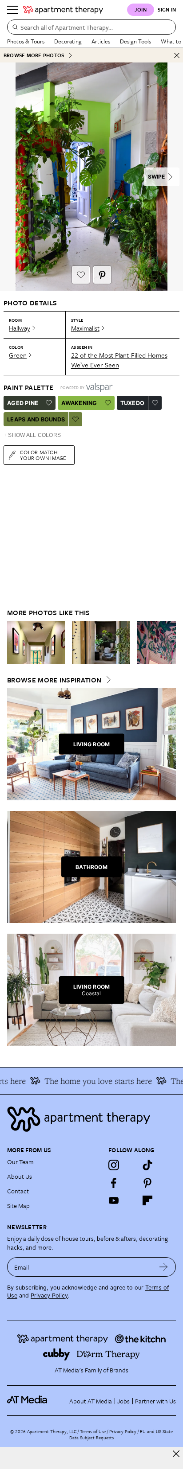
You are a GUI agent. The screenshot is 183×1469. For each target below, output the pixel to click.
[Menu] (12, 9)
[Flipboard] (147, 1200)
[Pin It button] (102, 275)
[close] (176, 1454)
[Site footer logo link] (91, 1119)
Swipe (156, 176)
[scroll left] (14, 643)
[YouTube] (113, 1200)
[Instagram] (113, 1165)
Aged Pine (22, 403)
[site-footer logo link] (27, 1400)
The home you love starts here (92, 1080)
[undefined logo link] (63, 10)
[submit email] (163, 1267)
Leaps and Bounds (36, 419)
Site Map (18, 1205)
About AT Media (90, 1401)
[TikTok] (147, 1165)
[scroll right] (169, 643)
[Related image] (36, 642)
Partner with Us (155, 1401)
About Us (19, 1176)
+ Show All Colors (32, 435)
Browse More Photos (34, 55)
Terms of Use (93, 1431)
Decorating (68, 41)
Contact (18, 1191)
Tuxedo (132, 403)
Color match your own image (43, 455)
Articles (101, 41)
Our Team (20, 1161)
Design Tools (135, 41)
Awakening (79, 403)
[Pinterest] (147, 1182)
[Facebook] (113, 1182)
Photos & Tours (25, 41)
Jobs (123, 1401)
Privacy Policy (49, 1295)
